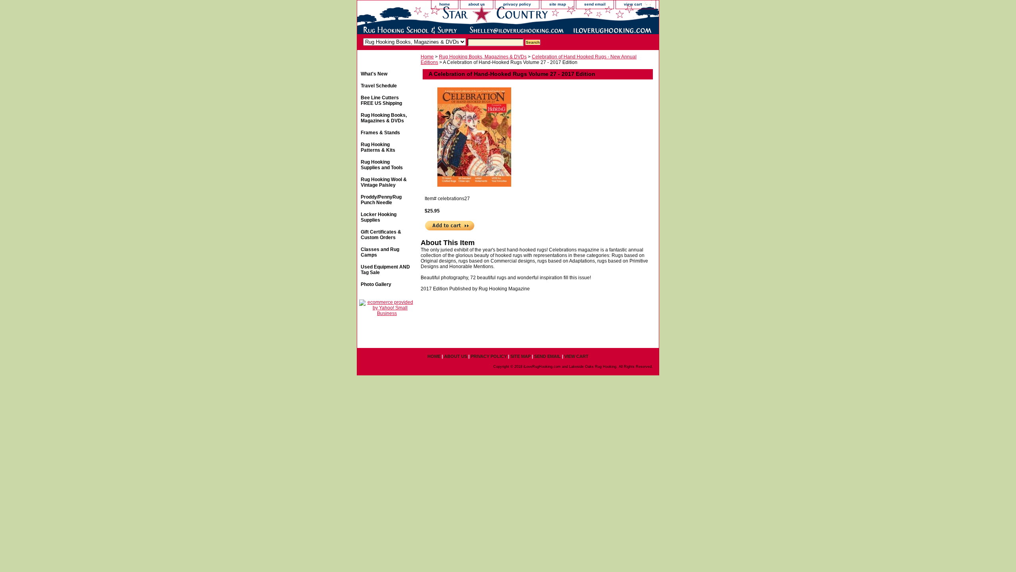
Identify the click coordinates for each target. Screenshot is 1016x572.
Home (427, 57)
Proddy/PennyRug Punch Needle (381, 199)
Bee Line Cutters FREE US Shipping (381, 100)
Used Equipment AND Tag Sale (385, 269)
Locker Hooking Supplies (378, 217)
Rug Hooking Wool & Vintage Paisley (384, 182)
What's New (374, 74)
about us (476, 4)
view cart (633, 4)
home (444, 4)
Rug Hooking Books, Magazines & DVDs (483, 57)
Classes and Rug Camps (380, 252)
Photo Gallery (376, 284)
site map (557, 4)
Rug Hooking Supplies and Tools (382, 164)
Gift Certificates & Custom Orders (381, 234)
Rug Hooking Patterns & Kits (378, 147)
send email (595, 4)
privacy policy (517, 4)
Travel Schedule (379, 86)
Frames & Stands (380, 132)
